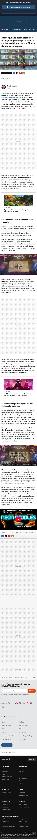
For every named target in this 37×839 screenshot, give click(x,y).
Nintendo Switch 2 (24, 725)
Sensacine (21, 780)
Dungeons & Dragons (16, 29)
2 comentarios (7, 73)
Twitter (17, 73)
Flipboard (20, 73)
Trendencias (5, 804)
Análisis (25, 532)
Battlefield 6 (22, 739)
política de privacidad (23, 694)
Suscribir (32, 691)
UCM (25, 29)
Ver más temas (6, 745)
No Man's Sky (23, 732)
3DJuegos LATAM (23, 819)
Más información (5, 837)
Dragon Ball (5, 732)
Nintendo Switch (7, 725)
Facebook (14, 73)
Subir (30, 759)
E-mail (23, 73)
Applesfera (5, 774)
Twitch (27, 703)
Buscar (34, 752)
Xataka (4, 769)
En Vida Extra (7, 207)
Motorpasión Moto (23, 795)
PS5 (20, 729)
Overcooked (5, 97)
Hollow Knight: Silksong (9, 736)
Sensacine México (23, 821)
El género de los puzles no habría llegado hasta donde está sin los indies (18, 210)
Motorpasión (22, 792)
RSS (23, 703)
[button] (12, 86)
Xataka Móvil (5, 771)
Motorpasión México (24, 826)
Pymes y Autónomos (24, 807)
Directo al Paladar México (8, 826)
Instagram (20, 703)
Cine (3, 722)
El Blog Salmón (23, 804)
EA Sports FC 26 (7, 739)
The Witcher (32, 29)
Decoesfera (5, 807)
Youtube (16, 703)
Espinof (21, 783)
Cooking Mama (15, 97)
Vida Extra (21, 771)
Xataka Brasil (5, 821)
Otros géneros (16, 532)
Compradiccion (6, 809)
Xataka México (6, 819)
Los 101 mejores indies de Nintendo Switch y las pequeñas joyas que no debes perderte (18, 395)
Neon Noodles (6, 93)
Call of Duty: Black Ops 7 (26, 736)
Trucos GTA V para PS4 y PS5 (21, 677)
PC (9, 532)
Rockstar (6, 29)
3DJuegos (21, 769)
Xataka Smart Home (7, 776)
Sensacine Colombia (24, 824)
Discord (3, 706)
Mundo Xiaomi (5, 779)
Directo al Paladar (6, 792)
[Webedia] (7, 760)
